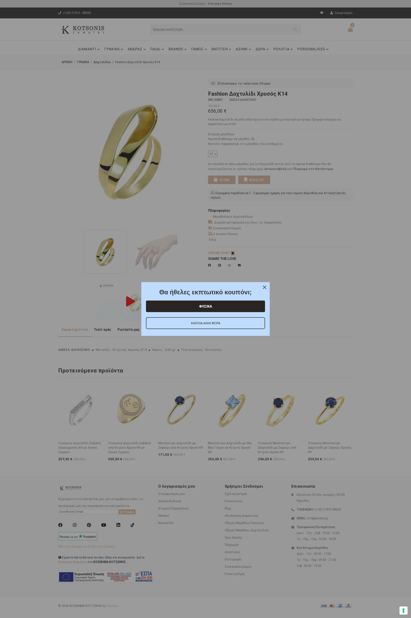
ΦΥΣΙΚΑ (205, 306)
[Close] (264, 287)
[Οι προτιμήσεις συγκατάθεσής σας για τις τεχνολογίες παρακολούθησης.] (403, 610)
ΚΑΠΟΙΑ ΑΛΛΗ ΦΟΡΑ (205, 323)
